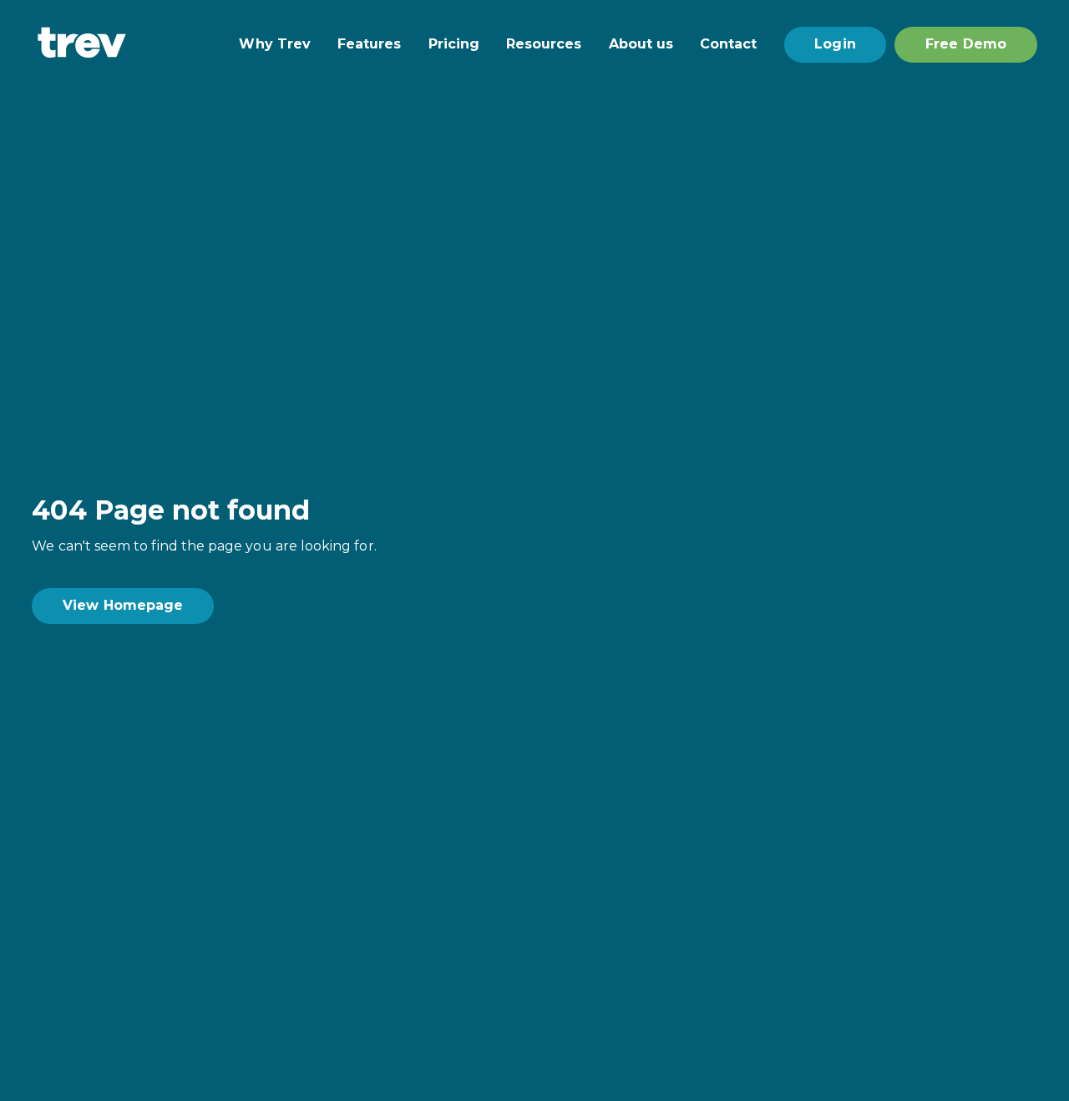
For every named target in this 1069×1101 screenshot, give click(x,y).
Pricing (453, 44)
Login (834, 44)
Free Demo (965, 44)
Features (369, 44)
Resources (544, 44)
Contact (728, 44)
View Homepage (123, 605)
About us (641, 44)
